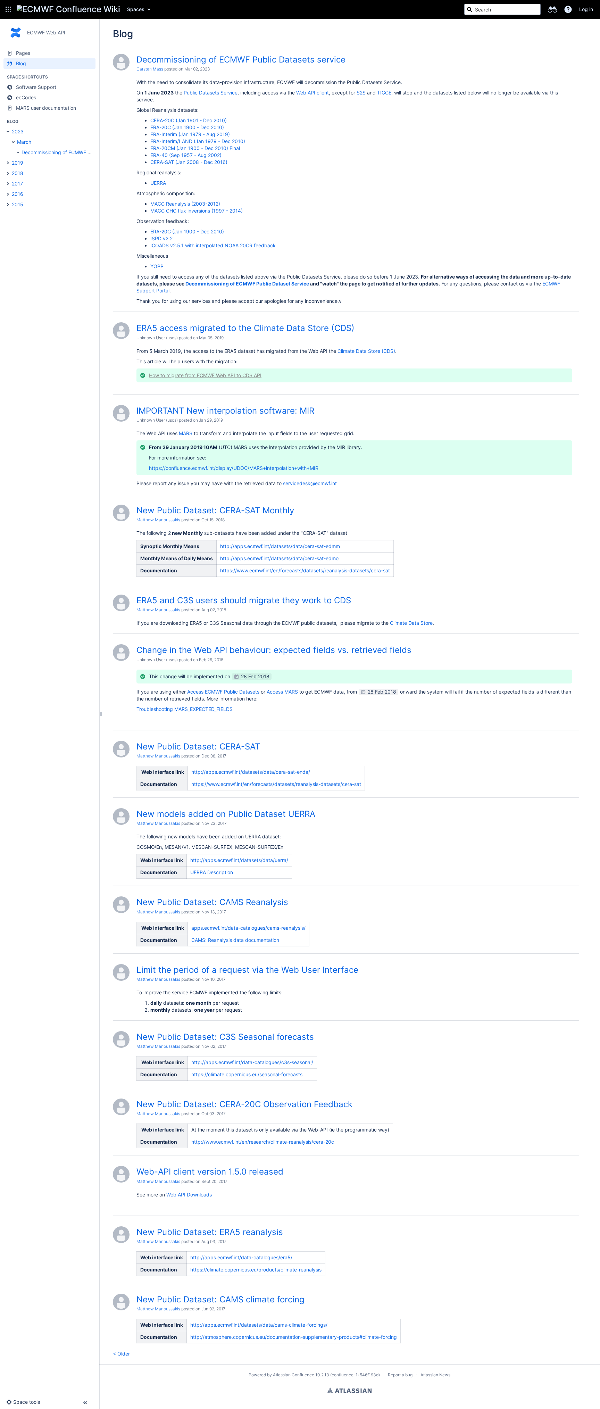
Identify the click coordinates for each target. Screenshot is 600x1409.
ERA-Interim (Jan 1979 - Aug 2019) (190, 134)
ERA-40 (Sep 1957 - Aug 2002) (186, 155)
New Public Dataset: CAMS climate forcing (220, 1299)
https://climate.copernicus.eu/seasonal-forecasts (246, 1074)
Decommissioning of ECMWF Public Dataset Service (247, 284)
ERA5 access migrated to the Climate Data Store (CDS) (245, 328)
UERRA (158, 183)
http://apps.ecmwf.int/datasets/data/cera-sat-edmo (279, 558)
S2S (361, 93)
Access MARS (282, 692)
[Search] (469, 9)
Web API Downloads (189, 1194)
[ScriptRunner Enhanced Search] (552, 9)
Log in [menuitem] (586, 9)
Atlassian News (435, 1374)
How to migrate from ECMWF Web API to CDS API (205, 375)
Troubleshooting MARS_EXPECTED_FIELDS (184, 709)
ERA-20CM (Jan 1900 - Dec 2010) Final (195, 148)
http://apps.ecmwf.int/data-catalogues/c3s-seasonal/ (252, 1062)
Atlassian (349, 1390)
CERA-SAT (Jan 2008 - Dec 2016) (188, 162)
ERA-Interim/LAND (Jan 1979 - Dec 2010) (197, 141)
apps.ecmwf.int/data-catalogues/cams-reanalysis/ (248, 928)
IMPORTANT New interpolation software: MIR (225, 411)
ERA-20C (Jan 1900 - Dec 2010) (187, 127)
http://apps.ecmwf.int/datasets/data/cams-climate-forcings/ (258, 1325)
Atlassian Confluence (293, 1374)
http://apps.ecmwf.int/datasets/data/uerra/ (239, 860)
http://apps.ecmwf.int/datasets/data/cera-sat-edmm (280, 546)
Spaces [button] (135, 9)
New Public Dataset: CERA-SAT (198, 746)
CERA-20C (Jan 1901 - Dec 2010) (188, 120)
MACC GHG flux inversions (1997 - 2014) (196, 211)
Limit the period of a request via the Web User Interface (247, 970)
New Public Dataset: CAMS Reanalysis (212, 902)
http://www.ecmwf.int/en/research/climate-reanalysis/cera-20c (262, 1142)
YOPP (157, 266)
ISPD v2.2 (161, 238)
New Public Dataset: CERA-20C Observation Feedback (244, 1104)
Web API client (312, 93)
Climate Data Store (411, 623)
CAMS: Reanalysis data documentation (235, 940)
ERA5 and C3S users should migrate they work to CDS (243, 600)
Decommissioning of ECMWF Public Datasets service (240, 60)
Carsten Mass (149, 69)
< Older (121, 1354)
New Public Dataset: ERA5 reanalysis (209, 1232)
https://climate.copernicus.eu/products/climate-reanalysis (256, 1270)
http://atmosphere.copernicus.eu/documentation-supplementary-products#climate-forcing (293, 1337)
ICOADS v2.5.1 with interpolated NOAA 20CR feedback (213, 245)
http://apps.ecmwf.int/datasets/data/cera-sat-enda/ (250, 772)
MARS (185, 433)
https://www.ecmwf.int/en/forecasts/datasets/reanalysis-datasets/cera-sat (305, 570)
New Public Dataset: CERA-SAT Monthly (215, 510)
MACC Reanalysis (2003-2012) (185, 204)
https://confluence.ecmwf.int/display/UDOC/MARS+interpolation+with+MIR (233, 468)
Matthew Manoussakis (158, 519)
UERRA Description (211, 872)
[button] (8, 9)
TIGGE (384, 93)
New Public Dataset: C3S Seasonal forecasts (225, 1037)
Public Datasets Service (211, 93)
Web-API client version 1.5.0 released (209, 1172)
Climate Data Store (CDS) (366, 351)
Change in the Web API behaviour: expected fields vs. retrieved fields (273, 650)
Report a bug (400, 1374)
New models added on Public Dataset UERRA (225, 814)
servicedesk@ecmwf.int (310, 483)
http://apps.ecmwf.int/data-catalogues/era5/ (241, 1257)
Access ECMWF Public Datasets (223, 692)
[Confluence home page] (68, 9)
